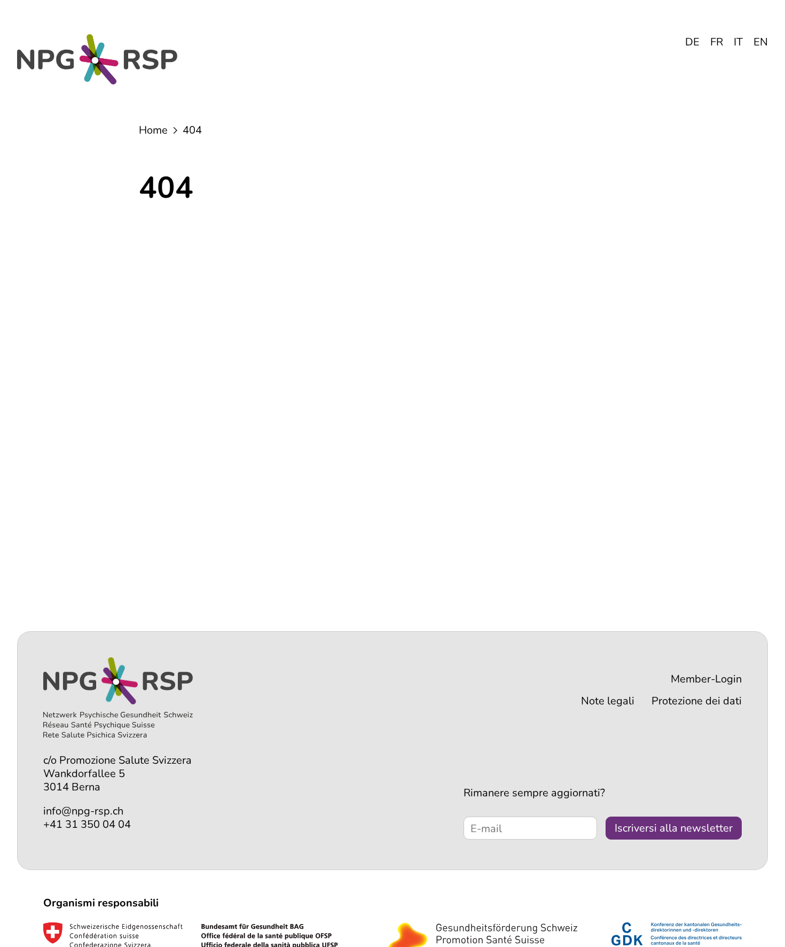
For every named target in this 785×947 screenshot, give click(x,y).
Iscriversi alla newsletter (674, 828)
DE (692, 42)
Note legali (607, 701)
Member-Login (706, 679)
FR (716, 42)
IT (738, 42)
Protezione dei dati (696, 701)
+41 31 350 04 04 (87, 824)
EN (760, 42)
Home (153, 130)
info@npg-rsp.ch (83, 811)
